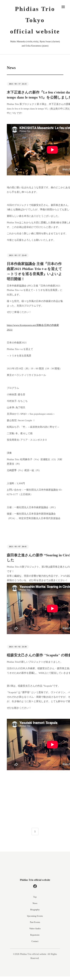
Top (35, 897)
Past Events (35, 922)
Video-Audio (35, 928)
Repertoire (35, 935)
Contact (34, 941)
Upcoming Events (35, 916)
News (35, 903)
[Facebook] (35, 886)
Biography (35, 909)
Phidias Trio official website (35, 880)
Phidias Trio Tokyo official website (35, 20)
